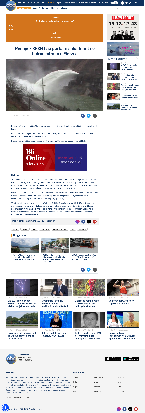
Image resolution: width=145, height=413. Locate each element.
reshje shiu (82, 229)
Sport (59, 3)
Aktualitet (21, 3)
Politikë (30, 3)
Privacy (10, 397)
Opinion (105, 3)
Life (99, 3)
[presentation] (134, 59)
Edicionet (84, 3)
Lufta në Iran (51, 3)
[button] (5, 408)
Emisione (74, 3)
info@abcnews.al (24, 357)
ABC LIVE (128, 3)
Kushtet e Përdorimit (21, 397)
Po (12, 26)
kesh (72, 229)
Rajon (36, 3)
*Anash (15, 229)
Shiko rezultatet (55, 37)
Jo (12, 29)
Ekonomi (66, 3)
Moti (93, 3)
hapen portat (45, 229)
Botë (42, 3)
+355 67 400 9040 (25, 360)
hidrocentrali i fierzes (59, 229)
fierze (34, 229)
